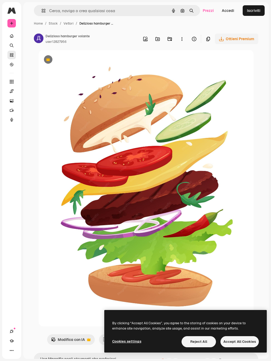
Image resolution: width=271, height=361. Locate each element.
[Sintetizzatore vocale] (11, 119)
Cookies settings (126, 341)
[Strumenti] (11, 81)
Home (38, 23)
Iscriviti (253, 10)
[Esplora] (11, 64)
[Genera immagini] (11, 100)
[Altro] (11, 350)
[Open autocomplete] (41, 11)
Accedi (228, 10)
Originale (73, 60)
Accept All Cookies (239, 341)
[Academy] (11, 341)
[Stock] (11, 55)
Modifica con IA (68, 341)
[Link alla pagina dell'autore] (38, 39)
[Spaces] (11, 91)
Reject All (198, 341)
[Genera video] (11, 110)
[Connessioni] (11, 331)
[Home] (11, 36)
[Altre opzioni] (182, 39)
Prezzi (208, 10)
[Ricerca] (11, 45)
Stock (53, 23)
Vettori (69, 23)
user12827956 (56, 42)
